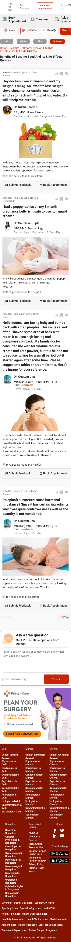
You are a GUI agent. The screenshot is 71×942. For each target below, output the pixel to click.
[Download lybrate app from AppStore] (59, 862)
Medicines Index (59, 919)
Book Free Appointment (45, 7)
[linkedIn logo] (54, 837)
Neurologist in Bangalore (12, 875)
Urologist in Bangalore (11, 881)
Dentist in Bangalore (10, 832)
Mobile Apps (35, 843)
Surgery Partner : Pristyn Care (38, 852)
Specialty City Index (30, 908)
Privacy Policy (36, 864)
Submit (56, 679)
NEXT (63, 617)
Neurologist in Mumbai (32, 796)
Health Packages (27, 924)
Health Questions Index (35, 913)
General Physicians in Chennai (56, 761)
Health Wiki (49, 908)
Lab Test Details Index (51, 924)
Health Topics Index (37, 919)
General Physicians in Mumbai (32, 761)
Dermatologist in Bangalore (14, 868)
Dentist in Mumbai (35, 754)
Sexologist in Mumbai (32, 816)
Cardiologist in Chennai (57, 769)
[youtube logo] (62, 837)
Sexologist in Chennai (56, 816)
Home (3, 47)
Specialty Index (10, 908)
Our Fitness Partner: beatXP (37, 859)
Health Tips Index (11, 913)
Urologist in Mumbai (31, 803)
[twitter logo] (62, 832)
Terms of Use (36, 847)
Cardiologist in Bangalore (13, 848)
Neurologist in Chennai (56, 796)
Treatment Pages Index (14, 930)
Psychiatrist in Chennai (57, 783)
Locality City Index (44, 902)
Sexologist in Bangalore (12, 894)
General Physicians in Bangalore (12, 839)
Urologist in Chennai (55, 803)
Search (66, 30)
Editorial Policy (36, 867)
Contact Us (34, 836)
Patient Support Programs (43, 930)
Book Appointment (55, 184)
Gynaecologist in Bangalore (14, 855)
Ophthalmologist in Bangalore (14, 888)
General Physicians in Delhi (9, 761)
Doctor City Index (23, 902)
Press (32, 871)
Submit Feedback (20, 184)
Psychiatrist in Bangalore (13, 861)
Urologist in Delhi (11, 801)
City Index (7, 902)
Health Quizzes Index (13, 919)
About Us (33, 832)
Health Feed (18, 51)
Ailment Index (9, 924)
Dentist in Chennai (59, 754)
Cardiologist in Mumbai (33, 769)
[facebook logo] (54, 832)
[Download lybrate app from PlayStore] (59, 855)
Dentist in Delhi (10, 754)
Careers (33, 840)
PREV (8, 617)
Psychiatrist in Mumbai (33, 783)
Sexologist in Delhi (11, 811)
